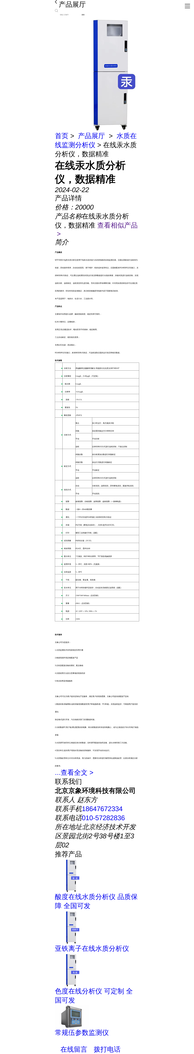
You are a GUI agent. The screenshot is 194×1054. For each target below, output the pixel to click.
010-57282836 (103, 818)
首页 (61, 136)
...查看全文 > (74, 772)
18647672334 (102, 809)
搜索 (83, 15)
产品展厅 (91, 136)
